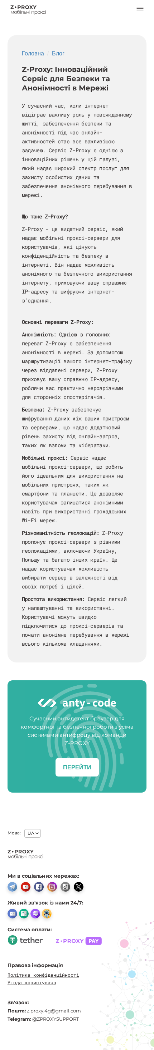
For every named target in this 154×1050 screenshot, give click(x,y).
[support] (24, 913)
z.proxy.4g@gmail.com (54, 1011)
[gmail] (12, 913)
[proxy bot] (47, 913)
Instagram (52, 887)
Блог (58, 53)
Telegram (12, 887)
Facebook (39, 887)
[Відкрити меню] (140, 10)
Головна (33, 53)
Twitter (78, 887)
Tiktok (65, 887)
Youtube (25, 887)
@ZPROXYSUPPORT (55, 1019)
